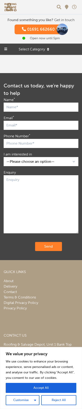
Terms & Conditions (20, 297)
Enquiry (10, 172)
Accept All (41, 388)
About (8, 281)
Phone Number (17, 135)
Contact (10, 292)
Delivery (10, 286)
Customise (21, 400)
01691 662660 (40, 29)
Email (9, 117)
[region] (41, 378)
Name (9, 99)
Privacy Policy (15, 308)
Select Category (32, 49)
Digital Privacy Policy (21, 303)
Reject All (59, 400)
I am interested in (18, 154)
